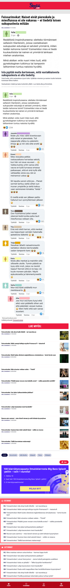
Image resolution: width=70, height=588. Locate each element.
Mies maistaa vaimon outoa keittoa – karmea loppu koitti (27, 552)
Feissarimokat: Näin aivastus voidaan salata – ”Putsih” (18, 369)
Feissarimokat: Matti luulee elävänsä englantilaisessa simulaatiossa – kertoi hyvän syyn (28, 355)
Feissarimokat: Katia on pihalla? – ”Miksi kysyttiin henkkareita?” (29, 562)
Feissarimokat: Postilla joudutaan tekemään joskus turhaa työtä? (29, 576)
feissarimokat (13, 455)
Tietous (40, 455)
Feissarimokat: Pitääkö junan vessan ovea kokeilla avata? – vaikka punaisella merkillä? (28, 381)
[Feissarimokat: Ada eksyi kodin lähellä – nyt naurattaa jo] (64, 335)
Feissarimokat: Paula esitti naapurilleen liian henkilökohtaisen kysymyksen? (33, 569)
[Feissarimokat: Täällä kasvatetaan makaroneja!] (64, 445)
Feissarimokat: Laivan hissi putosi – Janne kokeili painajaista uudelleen (32, 559)
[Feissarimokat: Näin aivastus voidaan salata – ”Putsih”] (64, 373)
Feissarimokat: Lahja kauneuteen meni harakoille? (16, 407)
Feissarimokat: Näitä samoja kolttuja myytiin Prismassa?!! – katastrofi (23, 343)
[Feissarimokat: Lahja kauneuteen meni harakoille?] (64, 410)
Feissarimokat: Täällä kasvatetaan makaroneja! (15, 441)
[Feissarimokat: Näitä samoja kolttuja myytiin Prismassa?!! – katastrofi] (64, 347)
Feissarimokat (18, 320)
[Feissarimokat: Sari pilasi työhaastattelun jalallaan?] (64, 396)
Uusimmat (7, 501)
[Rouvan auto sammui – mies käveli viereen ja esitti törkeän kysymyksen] (64, 422)
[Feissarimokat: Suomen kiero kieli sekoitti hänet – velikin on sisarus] (64, 433)
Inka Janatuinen (5, 27)
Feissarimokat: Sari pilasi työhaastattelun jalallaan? (17, 392)
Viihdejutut (47, 455)
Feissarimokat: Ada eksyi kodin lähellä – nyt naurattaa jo (18, 332)
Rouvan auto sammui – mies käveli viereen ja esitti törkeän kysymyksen (23, 418)
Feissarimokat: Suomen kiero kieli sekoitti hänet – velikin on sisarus (22, 430)
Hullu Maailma (23, 455)
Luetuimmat (8, 547)
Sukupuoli (32, 455)
